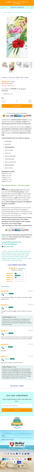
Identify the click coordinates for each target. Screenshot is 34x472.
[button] (5, 81)
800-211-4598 (8, 246)
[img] (4, 291)
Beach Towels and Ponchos (23, 251)
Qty (3, 98)
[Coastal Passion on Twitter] (25, 453)
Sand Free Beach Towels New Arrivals (12, 260)
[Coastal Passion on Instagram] (11, 453)
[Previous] (3, 37)
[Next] (31, 37)
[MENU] (1, 7)
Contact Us (5, 237)
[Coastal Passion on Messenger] (17, 453)
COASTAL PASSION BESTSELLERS (15, 255)
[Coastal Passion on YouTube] (28, 453)
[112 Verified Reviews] (17, 429)
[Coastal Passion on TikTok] (22, 453)
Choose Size (5, 90)
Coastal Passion (17, 7)
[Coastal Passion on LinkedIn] (14, 453)
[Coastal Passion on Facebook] (8, 453)
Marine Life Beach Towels (17, 256)
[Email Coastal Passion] (5, 453)
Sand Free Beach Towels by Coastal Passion (19, 258)
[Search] (27, 7)
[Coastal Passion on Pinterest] (20, 453)
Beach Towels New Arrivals (9, 253)
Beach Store (11, 251)
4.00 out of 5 (21, 268)
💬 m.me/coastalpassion (9, 244)
